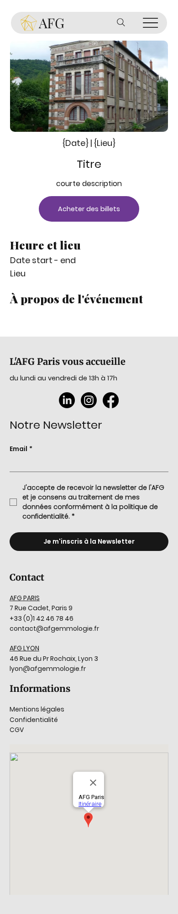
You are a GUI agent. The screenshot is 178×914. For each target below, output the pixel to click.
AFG (51, 23)
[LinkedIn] (67, 400)
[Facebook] (111, 400)
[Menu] (150, 22)
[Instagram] (89, 400)
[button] (89, 209)
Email (21, 449)
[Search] (121, 22)
